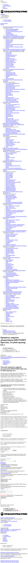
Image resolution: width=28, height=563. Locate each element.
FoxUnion (16, 552)
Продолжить (3, 497)
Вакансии (5, 539)
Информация (6, 363)
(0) (5, 355)
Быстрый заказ (14, 464)
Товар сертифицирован (6, 473)
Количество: (3, 459)
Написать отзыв (4, 480)
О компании (6, 4)
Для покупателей (7, 5)
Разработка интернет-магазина (7, 552)
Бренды (5, 538)
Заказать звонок (4, 23)
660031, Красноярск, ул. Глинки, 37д (9, 530)
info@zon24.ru (4, 531)
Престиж (10, 356)
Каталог (2, 24)
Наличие (5, 364)
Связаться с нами (4, 528)
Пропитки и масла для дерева (9, 332)
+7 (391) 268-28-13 (7, 20)
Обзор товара (6, 360)
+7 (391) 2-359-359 (7, 21)
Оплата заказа (4, 469)
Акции (4, 537)
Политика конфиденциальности (8, 517)
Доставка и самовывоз (5, 466)
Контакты (5, 8)
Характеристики (6, 361)
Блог (4, 7)
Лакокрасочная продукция (9, 330)
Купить (14, 450)
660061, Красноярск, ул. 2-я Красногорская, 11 (11, 529)
